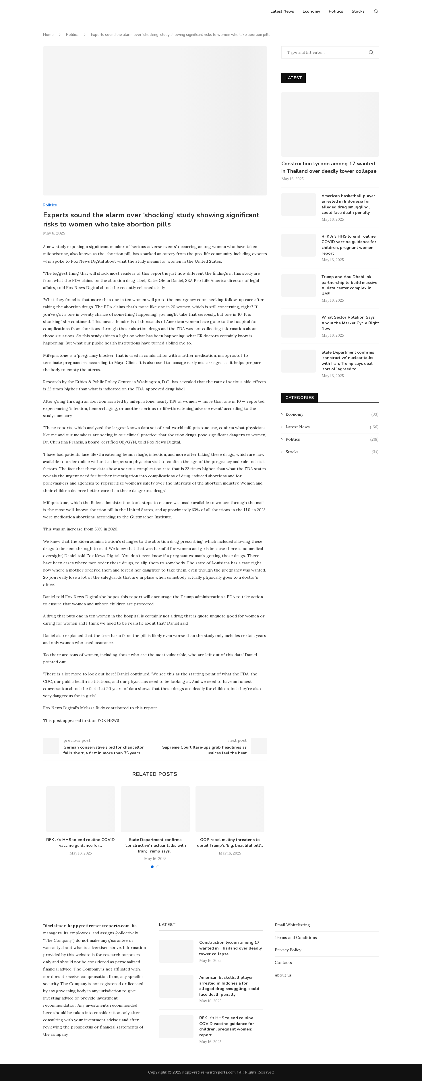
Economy (311, 11)
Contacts (283, 962)
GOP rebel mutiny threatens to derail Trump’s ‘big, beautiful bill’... (230, 842)
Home (48, 34)
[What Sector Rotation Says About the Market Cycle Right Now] (298, 326)
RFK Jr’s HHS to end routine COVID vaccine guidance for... (80, 842)
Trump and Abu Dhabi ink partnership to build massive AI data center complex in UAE (349, 285)
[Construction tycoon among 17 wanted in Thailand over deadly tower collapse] (330, 124)
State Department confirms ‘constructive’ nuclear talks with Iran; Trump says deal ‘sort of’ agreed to (348, 361)
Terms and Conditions (296, 937)
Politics (336, 11)
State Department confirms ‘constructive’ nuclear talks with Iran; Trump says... (155, 845)
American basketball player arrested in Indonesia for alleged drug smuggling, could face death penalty (348, 204)
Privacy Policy (288, 949)
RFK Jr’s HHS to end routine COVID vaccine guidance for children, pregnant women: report (349, 245)
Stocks (358, 11)
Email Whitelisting (292, 924)
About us (283, 975)
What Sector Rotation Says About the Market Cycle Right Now (350, 323)
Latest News (282, 11)
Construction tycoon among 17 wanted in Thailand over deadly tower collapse (329, 167)
